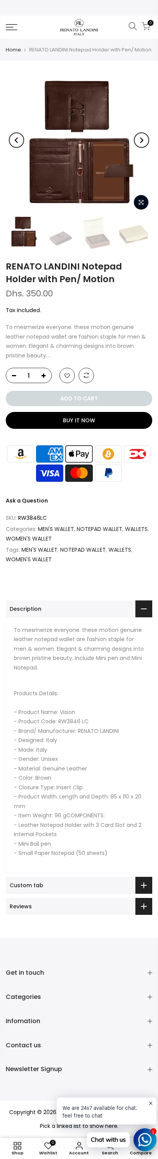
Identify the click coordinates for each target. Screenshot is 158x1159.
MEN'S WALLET (56, 529)
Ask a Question (27, 500)
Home (13, 49)
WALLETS (136, 529)
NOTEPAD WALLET (99, 529)
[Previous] (16, 140)
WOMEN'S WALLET (29, 538)
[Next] (141, 140)
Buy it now (79, 420)
